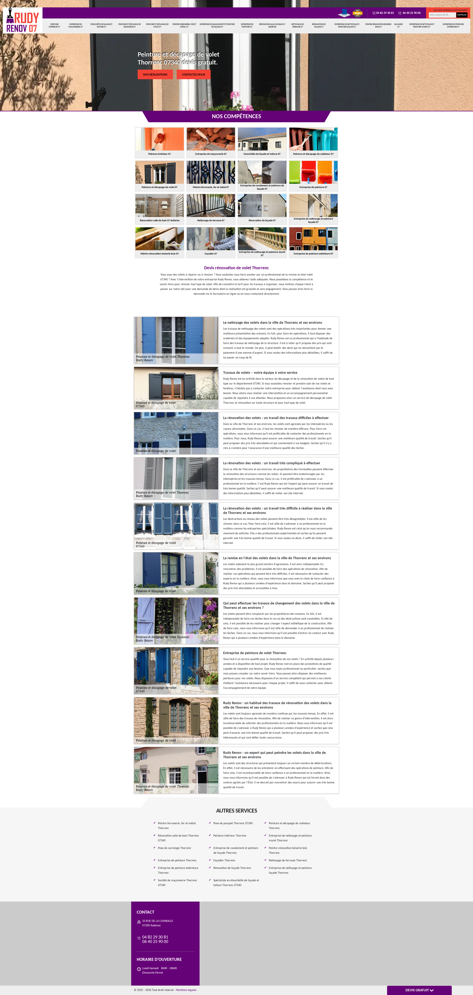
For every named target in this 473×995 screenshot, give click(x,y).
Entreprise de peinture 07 (247, 25)
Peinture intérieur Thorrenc (229, 835)
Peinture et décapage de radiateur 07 (129, 25)
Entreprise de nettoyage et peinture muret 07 (421, 25)
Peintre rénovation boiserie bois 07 (378, 25)
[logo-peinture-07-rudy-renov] (22, 19)
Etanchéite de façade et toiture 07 (101, 25)
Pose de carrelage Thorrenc (174, 848)
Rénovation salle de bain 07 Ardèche (272, 25)
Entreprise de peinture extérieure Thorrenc (178, 870)
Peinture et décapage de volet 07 (157, 25)
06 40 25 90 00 (411, 13)
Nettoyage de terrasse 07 (297, 25)
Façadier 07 (398, 25)
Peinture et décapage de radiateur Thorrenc (289, 826)
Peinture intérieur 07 (54, 25)
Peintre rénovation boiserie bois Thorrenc (288, 850)
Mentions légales (186, 990)
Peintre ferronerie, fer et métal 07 (184, 25)
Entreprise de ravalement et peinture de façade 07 (217, 25)
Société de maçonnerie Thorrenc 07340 (177, 883)
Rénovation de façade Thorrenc (232, 868)
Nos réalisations (155, 74)
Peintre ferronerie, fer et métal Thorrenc (177, 826)
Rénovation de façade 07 (319, 25)
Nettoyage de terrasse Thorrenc (288, 860)
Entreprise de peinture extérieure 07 (453, 25)
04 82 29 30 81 (385, 13)
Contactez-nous (193, 74)
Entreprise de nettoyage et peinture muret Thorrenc (290, 838)
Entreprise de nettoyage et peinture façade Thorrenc (290, 870)
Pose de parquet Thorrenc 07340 (233, 823)
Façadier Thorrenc (224, 860)
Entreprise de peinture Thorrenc (177, 860)
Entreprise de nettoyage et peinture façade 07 (347, 25)
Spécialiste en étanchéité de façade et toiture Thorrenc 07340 (236, 883)
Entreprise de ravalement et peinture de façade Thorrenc (235, 850)
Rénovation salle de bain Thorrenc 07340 (178, 838)
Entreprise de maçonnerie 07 (76, 25)
